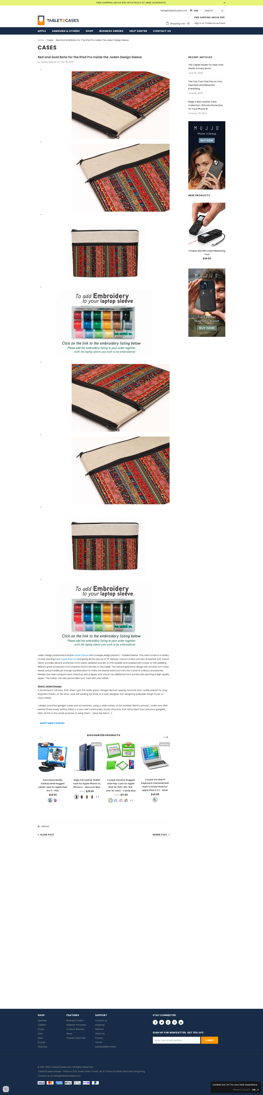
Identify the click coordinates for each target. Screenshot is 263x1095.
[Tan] (87, 797)
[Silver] (155, 800)
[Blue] (50, 800)
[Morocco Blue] (76, 797)
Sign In (198, 23)
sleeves (45, 826)
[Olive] (92, 797)
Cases (50, 40)
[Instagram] (168, 1022)
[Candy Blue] (116, 800)
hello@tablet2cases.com (66, 1075)
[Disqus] (131, 882)
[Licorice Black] (126, 800)
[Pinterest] (174, 1022)
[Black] (82, 797)
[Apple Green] (110, 800)
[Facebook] (155, 1022)
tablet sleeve (81, 655)
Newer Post (160, 834)
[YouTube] (180, 1022)
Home (41, 40)
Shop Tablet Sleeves (52, 723)
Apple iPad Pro (69, 659)
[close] (224, 2)
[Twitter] (161, 1022)
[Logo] (58, 20)
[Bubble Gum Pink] (121, 800)
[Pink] (55, 800)
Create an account (215, 23)
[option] (53, 772)
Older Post (47, 834)
